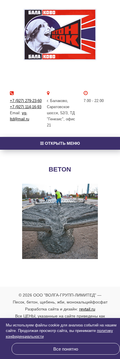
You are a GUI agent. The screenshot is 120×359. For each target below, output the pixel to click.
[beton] (60, 221)
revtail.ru (87, 309)
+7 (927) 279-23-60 (26, 101)
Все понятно (65, 349)
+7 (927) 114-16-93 (25, 107)
